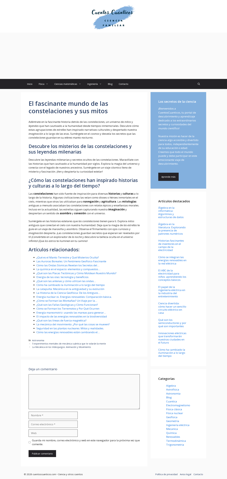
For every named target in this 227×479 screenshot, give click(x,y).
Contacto (123, 83)
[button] (199, 84)
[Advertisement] (113, 55)
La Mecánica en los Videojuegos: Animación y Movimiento (61, 347)
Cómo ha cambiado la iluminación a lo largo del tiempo (171, 353)
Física (41, 83)
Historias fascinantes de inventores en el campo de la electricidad (171, 245)
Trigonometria (175, 444)
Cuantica (171, 401)
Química (171, 433)
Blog (110, 83)
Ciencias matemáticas (65, 83)
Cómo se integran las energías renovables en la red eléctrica (172, 260)
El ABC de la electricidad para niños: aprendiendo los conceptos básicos (172, 275)
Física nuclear (174, 413)
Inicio (29, 83)
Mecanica (172, 429)
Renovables (173, 437)
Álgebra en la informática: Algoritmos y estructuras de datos (171, 212)
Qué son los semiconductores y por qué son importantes (172, 323)
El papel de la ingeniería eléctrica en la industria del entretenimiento (171, 291)
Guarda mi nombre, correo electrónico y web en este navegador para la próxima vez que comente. (86, 442)
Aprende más (168, 176)
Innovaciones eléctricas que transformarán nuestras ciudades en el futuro (172, 337)
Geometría (172, 421)
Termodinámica (176, 441)
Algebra (171, 385)
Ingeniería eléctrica (177, 425)
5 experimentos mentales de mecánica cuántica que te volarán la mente (69, 343)
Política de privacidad (166, 474)
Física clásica (174, 409)
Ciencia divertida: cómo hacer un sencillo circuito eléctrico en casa (172, 308)
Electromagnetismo (178, 405)
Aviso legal (185, 474)
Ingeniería (92, 83)
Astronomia (38, 340)
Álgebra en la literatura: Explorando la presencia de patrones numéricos (172, 228)
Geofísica (171, 417)
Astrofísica (172, 389)
